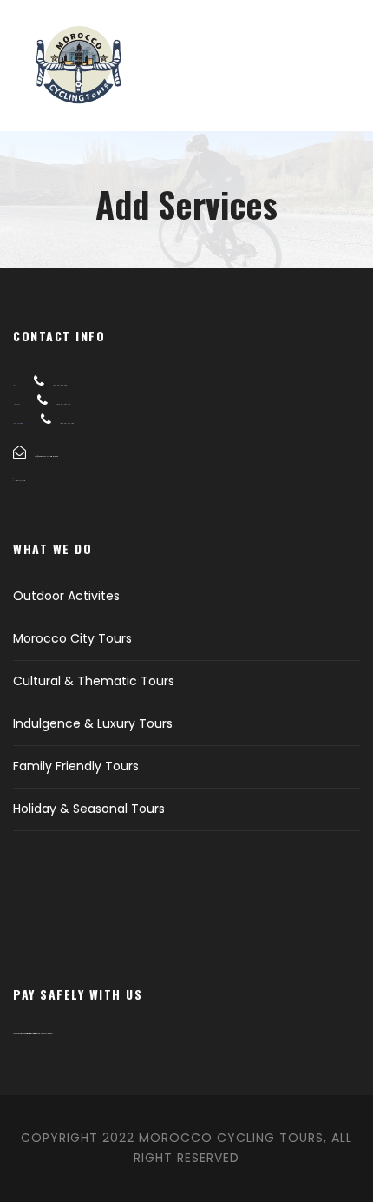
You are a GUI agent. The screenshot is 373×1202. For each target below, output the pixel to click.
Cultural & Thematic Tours (93, 681)
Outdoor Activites (66, 595)
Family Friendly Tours (76, 766)
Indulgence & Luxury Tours (93, 723)
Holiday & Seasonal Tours (89, 808)
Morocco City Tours (72, 638)
